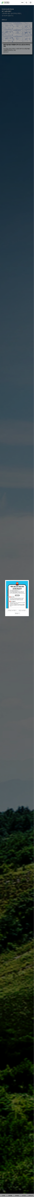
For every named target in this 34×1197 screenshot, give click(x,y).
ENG (22, 2)
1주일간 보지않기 (12, 610)
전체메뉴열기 (30, 2)
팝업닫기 (17, 613)
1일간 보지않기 (22, 610)
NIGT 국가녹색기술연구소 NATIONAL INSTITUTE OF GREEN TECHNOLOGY (9, 3)
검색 (26, 2)
